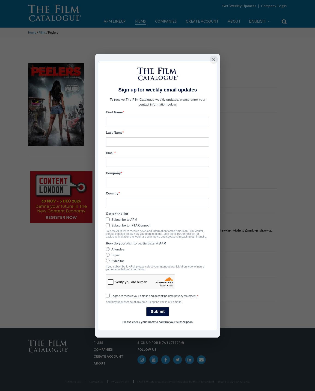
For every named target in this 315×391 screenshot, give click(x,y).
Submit (158, 311)
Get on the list (117, 213)
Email (110, 152)
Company (113, 173)
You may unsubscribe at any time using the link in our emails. (144, 302)
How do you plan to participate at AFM (136, 243)
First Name (114, 112)
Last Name (114, 132)
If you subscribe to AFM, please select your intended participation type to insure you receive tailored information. (155, 268)
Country (112, 193)
